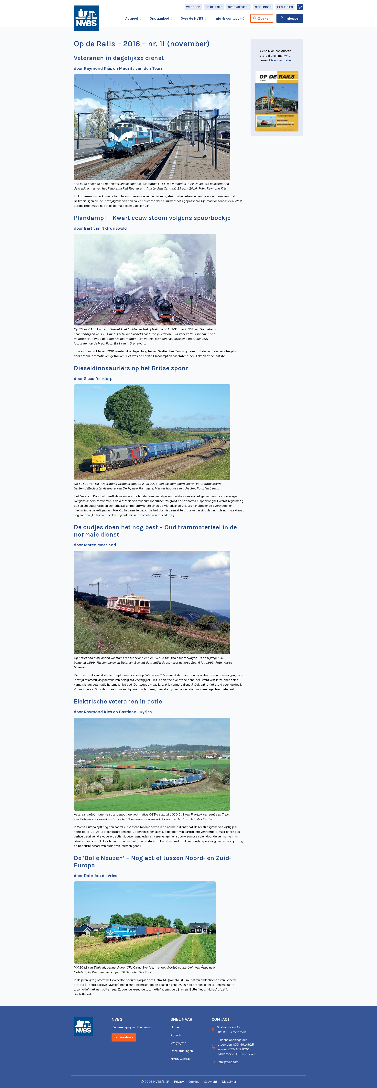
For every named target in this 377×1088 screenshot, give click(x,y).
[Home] (86, 18)
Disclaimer (229, 1082)
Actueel (131, 18)
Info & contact (227, 18)
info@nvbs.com (228, 1062)
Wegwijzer (178, 1043)
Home (174, 1027)
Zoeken (264, 18)
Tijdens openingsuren (232, 1040)
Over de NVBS (192, 18)
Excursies (285, 7)
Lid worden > (123, 1037)
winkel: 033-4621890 (233, 1049)
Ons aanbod (159, 18)
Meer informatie (280, 60)
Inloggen (292, 18)
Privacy (179, 1082)
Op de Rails (214, 7)
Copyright (210, 1082)
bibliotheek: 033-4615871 (237, 1054)
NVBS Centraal (180, 1059)
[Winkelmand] (300, 7)
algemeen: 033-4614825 (236, 1044)
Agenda (175, 1035)
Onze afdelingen (181, 1051)
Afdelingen (263, 7)
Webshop (193, 7)
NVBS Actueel (238, 7)
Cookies (193, 1082)
